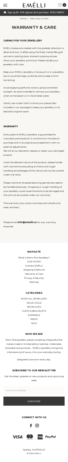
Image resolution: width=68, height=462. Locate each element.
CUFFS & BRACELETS (34, 310)
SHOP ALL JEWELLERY (34, 298)
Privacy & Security (34, 278)
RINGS (34, 319)
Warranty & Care (34, 273)
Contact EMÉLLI (34, 265)
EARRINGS (34, 315)
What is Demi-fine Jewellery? (34, 257)
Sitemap (34, 282)
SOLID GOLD (34, 302)
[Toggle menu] (5, 5)
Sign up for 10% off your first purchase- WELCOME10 (35, 12)
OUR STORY (34, 261)
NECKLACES (34, 306)
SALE (34, 323)
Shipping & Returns (34, 269)
